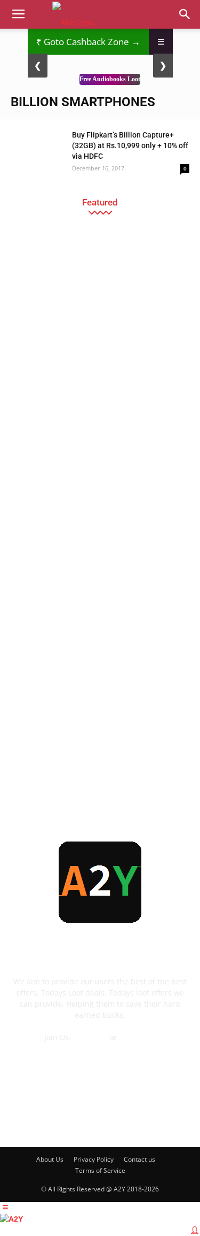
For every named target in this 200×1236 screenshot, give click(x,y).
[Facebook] (28, 1120)
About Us (49, 1159)
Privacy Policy (94, 1159)
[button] (185, 14)
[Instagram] (86, 1120)
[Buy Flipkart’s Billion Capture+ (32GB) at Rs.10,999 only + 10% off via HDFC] (37, 148)
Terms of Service (100, 1170)
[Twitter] (143, 1120)
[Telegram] (114, 1120)
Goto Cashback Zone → (88, 42)
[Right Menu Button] (194, 1230)
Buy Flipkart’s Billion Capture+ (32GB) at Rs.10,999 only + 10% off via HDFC (130, 145)
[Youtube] (172, 1120)
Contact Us (100, 1048)
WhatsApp (137, 1037)
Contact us (139, 1159)
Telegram (90, 1037)
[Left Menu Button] (5, 1207)
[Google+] (57, 1120)
